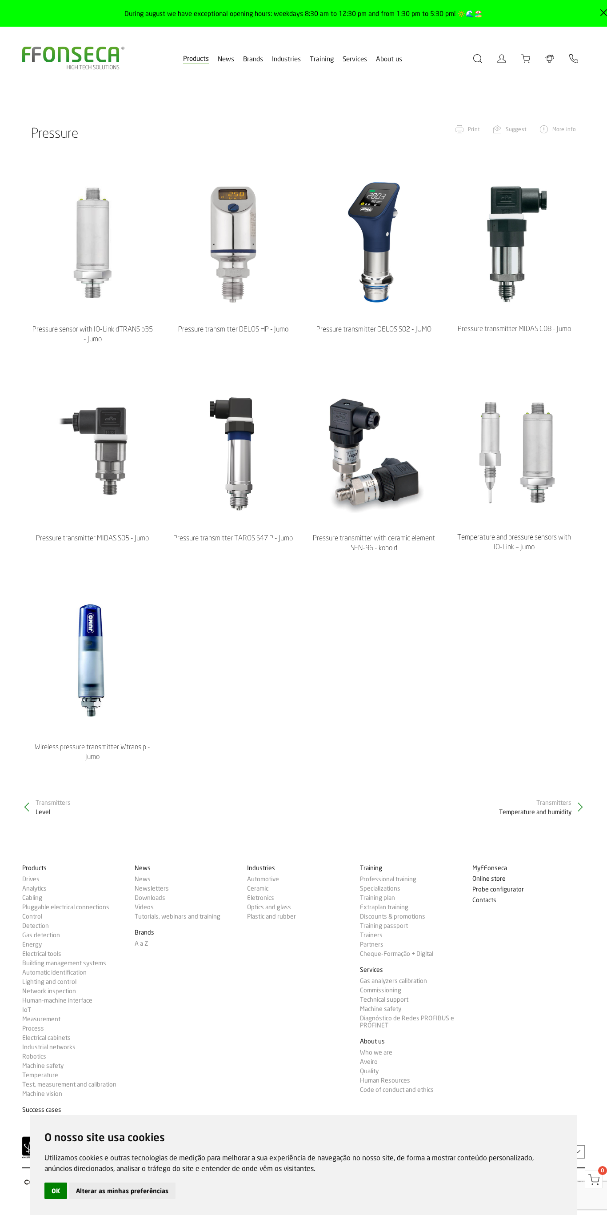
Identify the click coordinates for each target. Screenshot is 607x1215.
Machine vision (42, 1093)
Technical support (384, 999)
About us (389, 59)
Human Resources (385, 1080)
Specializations (380, 888)
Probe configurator (498, 889)
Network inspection (49, 991)
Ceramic (257, 888)
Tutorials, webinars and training (177, 916)
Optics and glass (269, 907)
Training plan (377, 897)
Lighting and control (49, 981)
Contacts (484, 900)
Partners (371, 944)
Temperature (40, 1075)
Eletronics (260, 897)
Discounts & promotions (392, 916)
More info (564, 129)
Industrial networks (49, 1047)
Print (474, 129)
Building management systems (64, 963)
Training (322, 59)
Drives (31, 879)
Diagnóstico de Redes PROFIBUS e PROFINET (407, 1022)
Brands (253, 59)
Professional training (388, 879)
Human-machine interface (57, 1000)
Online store (489, 878)
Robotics (34, 1056)
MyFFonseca (489, 868)
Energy (32, 944)
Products (196, 58)
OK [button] (56, 1191)
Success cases (41, 1110)
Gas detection (41, 935)
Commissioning (380, 990)
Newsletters (152, 888)
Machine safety (43, 1065)
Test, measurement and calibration (69, 1084)
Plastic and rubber (271, 916)
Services (355, 59)
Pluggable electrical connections (65, 907)
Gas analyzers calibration (393, 980)
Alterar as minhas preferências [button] (122, 1191)
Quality (369, 1071)
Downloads (150, 897)
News (226, 59)
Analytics (34, 888)
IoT (26, 1009)
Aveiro (369, 1061)
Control (32, 916)
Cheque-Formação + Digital (396, 953)
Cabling (32, 897)
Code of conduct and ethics (397, 1089)
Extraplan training (384, 907)
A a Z (141, 943)
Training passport (384, 925)
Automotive (263, 879)
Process (33, 1028)
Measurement (41, 1019)
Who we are (376, 1052)
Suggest (516, 129)
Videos (144, 907)
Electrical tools (41, 953)
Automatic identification (54, 972)
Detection (35, 925)
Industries (286, 59)
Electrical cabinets (46, 1037)
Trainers (371, 935)
